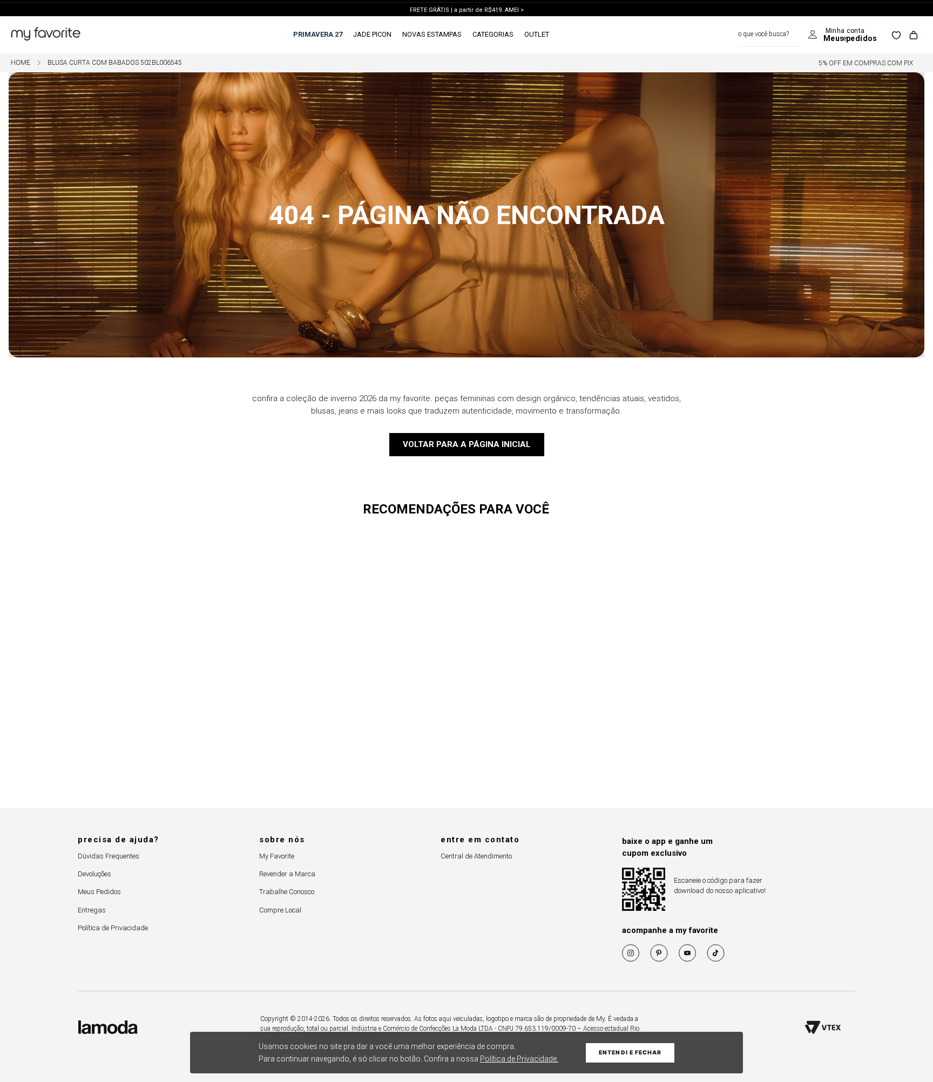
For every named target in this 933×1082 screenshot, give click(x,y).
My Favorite (276, 856)
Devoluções (94, 874)
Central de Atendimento (476, 856)
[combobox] (769, 35)
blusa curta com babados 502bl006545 (115, 62)
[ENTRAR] (842, 35)
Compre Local (280, 910)
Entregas (92, 910)
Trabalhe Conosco (286, 892)
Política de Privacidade (113, 928)
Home (20, 62)
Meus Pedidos (99, 892)
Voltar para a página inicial (467, 444)
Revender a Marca (287, 874)
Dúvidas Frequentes (108, 856)
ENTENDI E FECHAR (630, 1052)
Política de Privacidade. (519, 1058)
